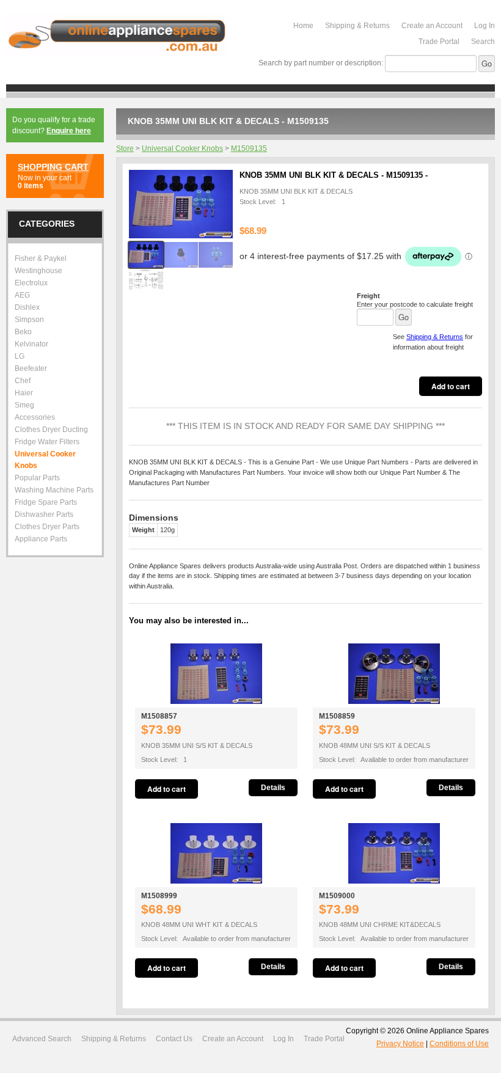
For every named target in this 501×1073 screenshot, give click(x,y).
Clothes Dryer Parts (47, 526)
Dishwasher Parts (44, 514)
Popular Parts (37, 478)
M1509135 (249, 148)
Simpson (29, 319)
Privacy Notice (400, 1043)
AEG (22, 295)
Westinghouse (38, 270)
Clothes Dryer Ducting (51, 429)
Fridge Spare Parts (46, 502)
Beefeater (31, 368)
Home (303, 25)
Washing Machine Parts (54, 490)
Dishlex (27, 307)
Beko (23, 332)
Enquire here (68, 130)
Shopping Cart (53, 167)
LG (19, 356)
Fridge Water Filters (47, 442)
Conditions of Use (459, 1043)
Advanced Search (41, 1039)
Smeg (24, 405)
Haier (24, 393)
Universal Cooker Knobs (182, 148)
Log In (484, 25)
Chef (23, 380)
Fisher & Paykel (41, 258)
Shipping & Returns (357, 25)
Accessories (35, 417)
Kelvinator (31, 344)
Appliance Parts (41, 539)
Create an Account (432, 25)
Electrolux (31, 283)
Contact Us (174, 1039)
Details (273, 787)
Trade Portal (439, 41)
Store (125, 148)
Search (483, 41)
